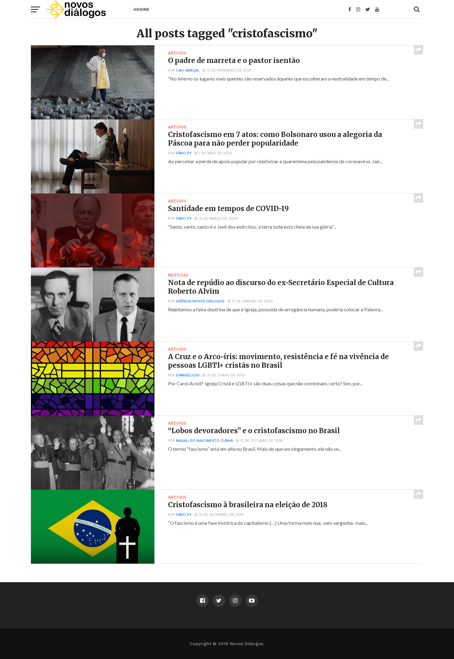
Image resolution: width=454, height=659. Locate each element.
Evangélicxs (188, 375)
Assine (141, 9)
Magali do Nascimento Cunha (204, 441)
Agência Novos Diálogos (200, 301)
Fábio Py (183, 153)
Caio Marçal (187, 70)
